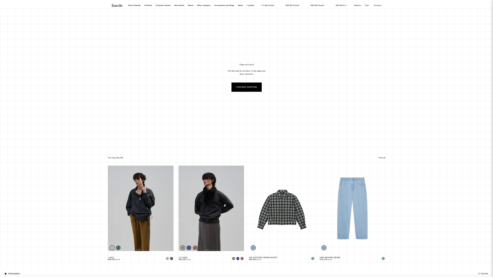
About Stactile (134, 5)
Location (250, 5)
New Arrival (179, 5)
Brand (190, 5)
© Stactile (483, 273)
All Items (148, 5)
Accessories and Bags (224, 5)
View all (381, 158)
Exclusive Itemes (163, 5)
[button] (246, 273)
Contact (377, 5)
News (240, 5)
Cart (367, 5)
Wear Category (203, 5)
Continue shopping (246, 87)
